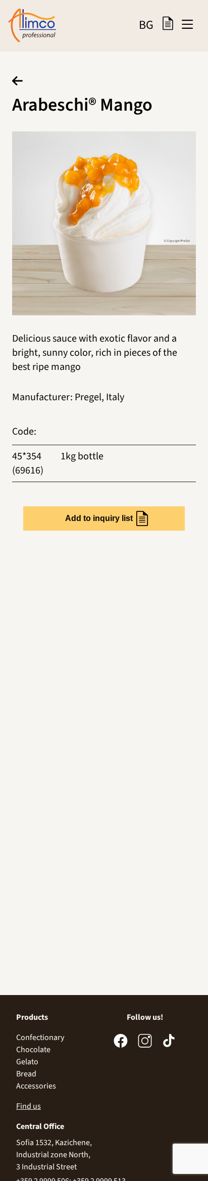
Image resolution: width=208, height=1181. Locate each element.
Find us (28, 1106)
